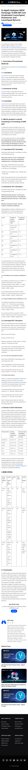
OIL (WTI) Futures (19, 728)
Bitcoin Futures (18, 721)
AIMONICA (18, 466)
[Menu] (2, 2)
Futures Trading (5, 724)
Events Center (4, 745)
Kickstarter (4, 47)
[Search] (26, 2)
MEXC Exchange (15, 766)
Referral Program (5, 738)
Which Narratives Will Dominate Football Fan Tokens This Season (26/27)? (13, 685)
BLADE (23, 466)
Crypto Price (17, 741)
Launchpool (18, 46)
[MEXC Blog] (14, 2)
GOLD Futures (18, 726)
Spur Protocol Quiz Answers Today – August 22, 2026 (13, 665)
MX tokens (18, 67)
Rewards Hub (4, 743)
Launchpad (11, 47)
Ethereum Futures (19, 724)
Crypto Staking (4, 728)
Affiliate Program (5, 741)
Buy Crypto (3, 721)
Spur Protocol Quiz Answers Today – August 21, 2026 (13, 705)
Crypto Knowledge (10, 6)
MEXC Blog (3, 6)
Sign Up (14, 611)
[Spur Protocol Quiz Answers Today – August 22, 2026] (14, 656)
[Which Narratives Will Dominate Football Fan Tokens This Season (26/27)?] (14, 676)
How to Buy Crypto (19, 743)
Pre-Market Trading (5, 726)
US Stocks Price (18, 738)
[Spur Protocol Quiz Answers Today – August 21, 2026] (14, 696)
